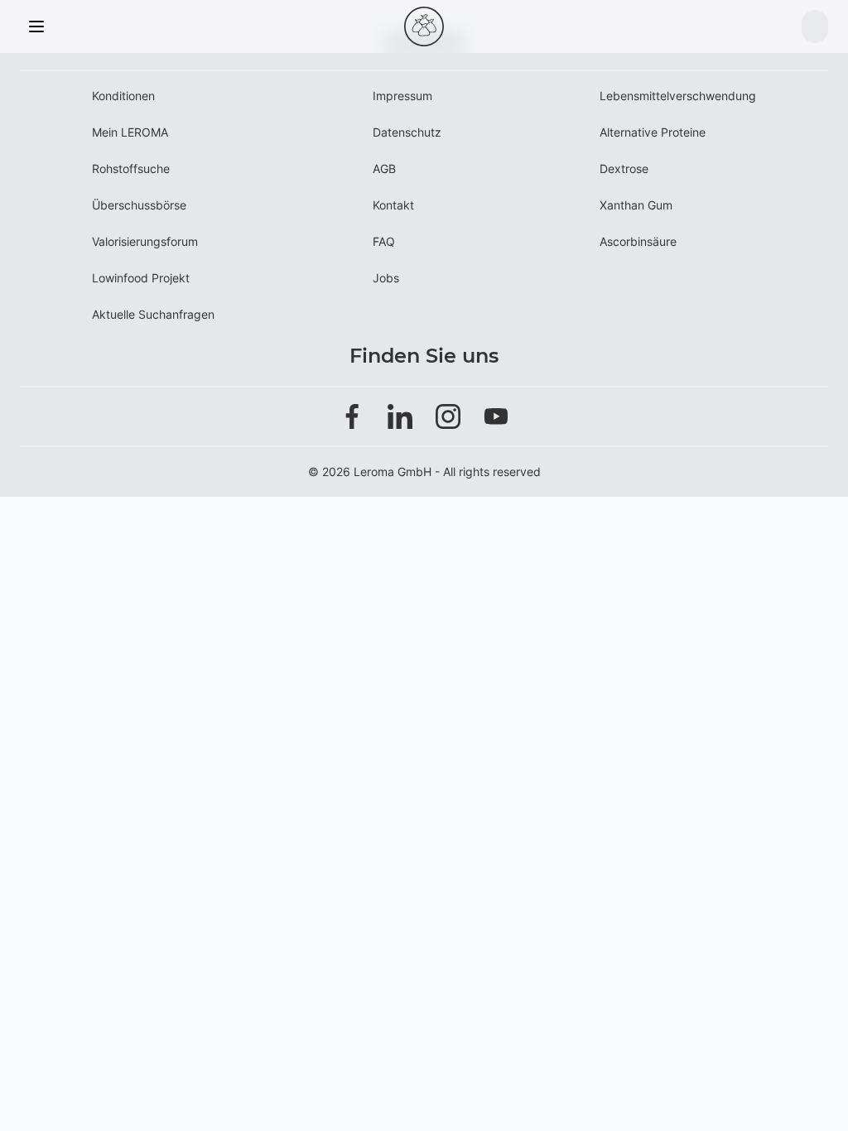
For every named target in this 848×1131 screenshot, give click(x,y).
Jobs (386, 278)
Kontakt (393, 205)
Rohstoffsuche (131, 168)
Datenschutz (407, 132)
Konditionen (123, 96)
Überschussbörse (139, 205)
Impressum (402, 96)
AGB (384, 168)
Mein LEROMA (130, 132)
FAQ (384, 241)
